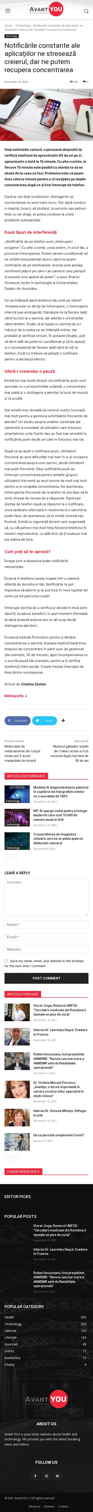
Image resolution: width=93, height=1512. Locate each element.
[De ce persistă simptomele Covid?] (17, 1142)
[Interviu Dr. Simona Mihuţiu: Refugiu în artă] (17, 1117)
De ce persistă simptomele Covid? (58, 1135)
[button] (86, 11)
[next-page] (14, 857)
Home (8, 25)
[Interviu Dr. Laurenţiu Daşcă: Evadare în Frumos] (17, 1036)
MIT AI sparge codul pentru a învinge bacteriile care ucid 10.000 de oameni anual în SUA (60, 815)
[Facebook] (35, 1475)
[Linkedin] (57, 1475)
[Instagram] (46, 1475)
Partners (49, 1506)
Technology (22, 25)
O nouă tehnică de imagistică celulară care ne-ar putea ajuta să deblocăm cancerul (58, 839)
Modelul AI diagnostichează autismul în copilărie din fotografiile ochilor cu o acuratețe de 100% (60, 792)
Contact (63, 1506)
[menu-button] (8, 11)
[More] (63, 720)
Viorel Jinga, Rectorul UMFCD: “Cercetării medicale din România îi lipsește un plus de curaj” (59, 1010)
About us (34, 1506)
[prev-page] (7, 857)
